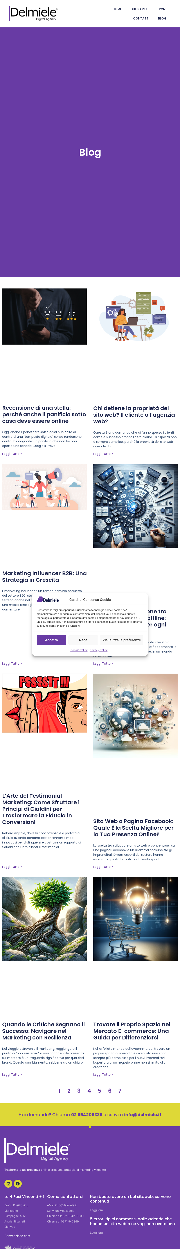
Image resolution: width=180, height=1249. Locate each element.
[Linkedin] (8, 1184)
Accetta (51, 640)
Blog (162, 18)
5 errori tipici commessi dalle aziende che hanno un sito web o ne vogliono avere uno (132, 1221)
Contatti (141, 18)
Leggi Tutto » (12, 454)
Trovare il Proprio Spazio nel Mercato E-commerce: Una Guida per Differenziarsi (131, 1031)
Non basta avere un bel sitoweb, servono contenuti (130, 1199)
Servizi (161, 9)
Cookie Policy (79, 650)
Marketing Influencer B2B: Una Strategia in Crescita (44, 576)
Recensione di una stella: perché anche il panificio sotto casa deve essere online (44, 414)
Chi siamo (138, 9)
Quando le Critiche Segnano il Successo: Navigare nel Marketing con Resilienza (43, 1031)
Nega (83, 640)
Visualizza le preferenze (122, 640)
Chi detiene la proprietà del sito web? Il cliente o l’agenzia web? (134, 414)
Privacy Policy (99, 650)
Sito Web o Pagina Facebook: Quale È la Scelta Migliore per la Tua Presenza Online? (133, 827)
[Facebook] (18, 1184)
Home (117, 9)
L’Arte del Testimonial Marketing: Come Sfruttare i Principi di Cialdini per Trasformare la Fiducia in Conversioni (40, 809)
